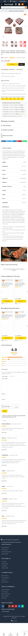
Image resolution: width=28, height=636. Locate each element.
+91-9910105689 (5, 611)
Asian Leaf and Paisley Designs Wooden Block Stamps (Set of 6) (20, 284)
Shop (6, 11)
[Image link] (10, 539)
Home (2, 11)
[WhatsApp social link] (22, 606)
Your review (5, 378)
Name (4, 393)
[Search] (26, 7)
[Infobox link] (22, 1)
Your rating (5, 376)
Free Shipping (5, 69)
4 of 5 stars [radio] (12, 376)
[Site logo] (8, 4)
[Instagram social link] (9, 606)
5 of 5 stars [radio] (14, 376)
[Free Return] (9, 69)
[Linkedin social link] (19, 606)
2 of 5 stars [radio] (10, 376)
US (2, 98)
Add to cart (12, 64)
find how (21, 114)
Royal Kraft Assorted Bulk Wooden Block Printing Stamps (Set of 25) (20, 316)
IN (18, 98)
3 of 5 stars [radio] (11, 376)
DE (10, 98)
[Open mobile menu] (1, 4)
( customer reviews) (20, 57)
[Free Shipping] (1, 69)
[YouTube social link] (12, 606)
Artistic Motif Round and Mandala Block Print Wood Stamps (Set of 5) (7, 284)
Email (3, 399)
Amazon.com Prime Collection (16, 11)
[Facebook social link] (3, 606)
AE (22, 98)
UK (6, 98)
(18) (7, 318)
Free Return (12, 69)
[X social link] (6, 606)
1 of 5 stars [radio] (9, 376)
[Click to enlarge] (3, 36)
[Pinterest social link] (16, 606)
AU (14, 98)
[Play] (14, 254)
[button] (2, 26)
